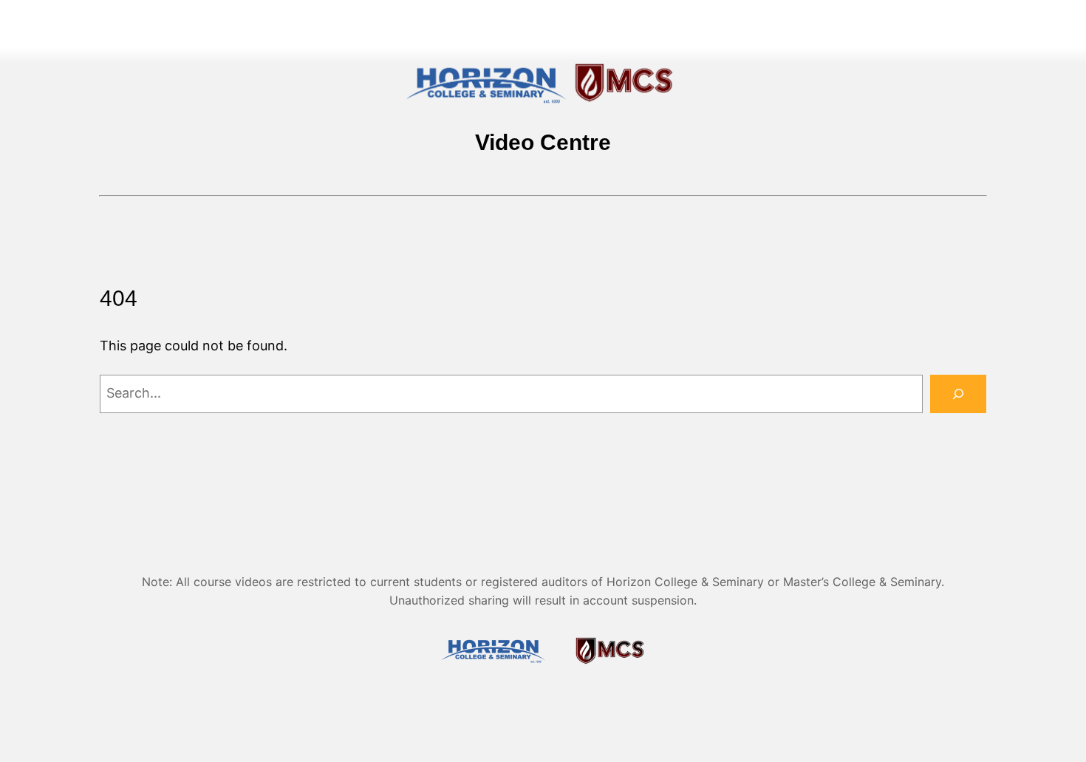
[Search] (958, 394)
